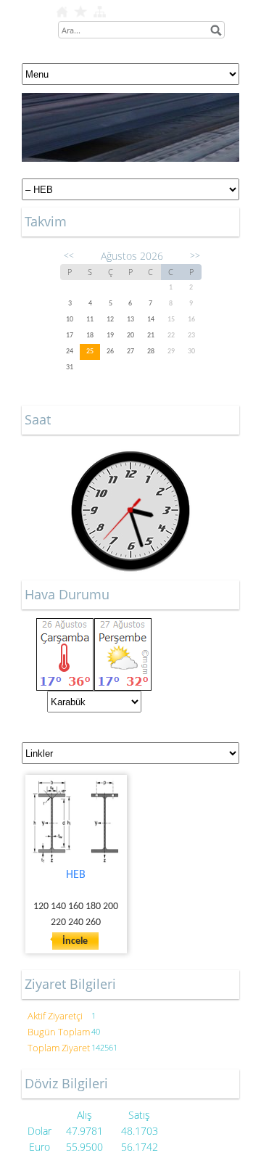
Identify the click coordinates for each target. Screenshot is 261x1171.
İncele (75, 941)
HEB (76, 875)
